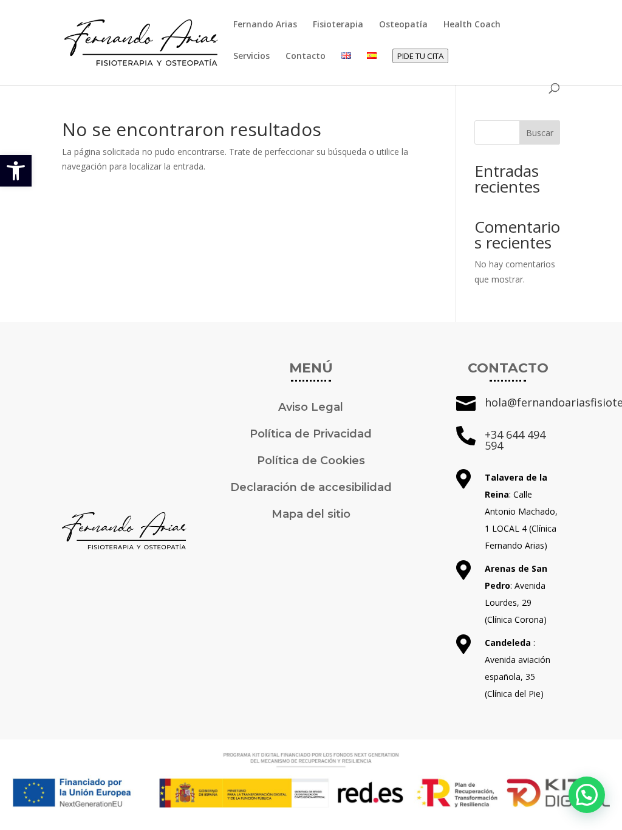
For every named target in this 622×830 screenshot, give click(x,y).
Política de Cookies (311, 460)
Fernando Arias (265, 25)
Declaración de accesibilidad (311, 487)
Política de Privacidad (311, 434)
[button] (16, 171)
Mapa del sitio (311, 514)
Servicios (251, 56)
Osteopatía (403, 25)
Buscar (539, 133)
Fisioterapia (338, 25)
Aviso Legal (310, 407)
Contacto (305, 56)
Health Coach (472, 25)
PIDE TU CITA (420, 55)
